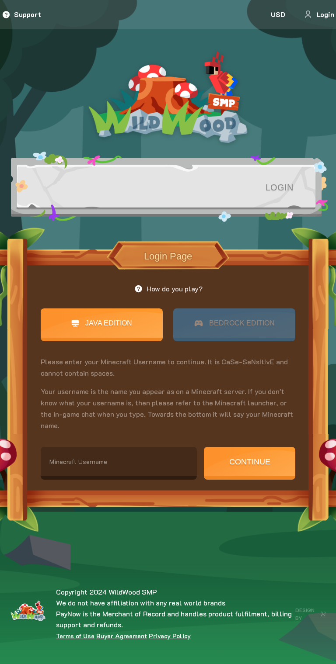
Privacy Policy (170, 636)
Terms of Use (75, 636)
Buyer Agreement (121, 636)
